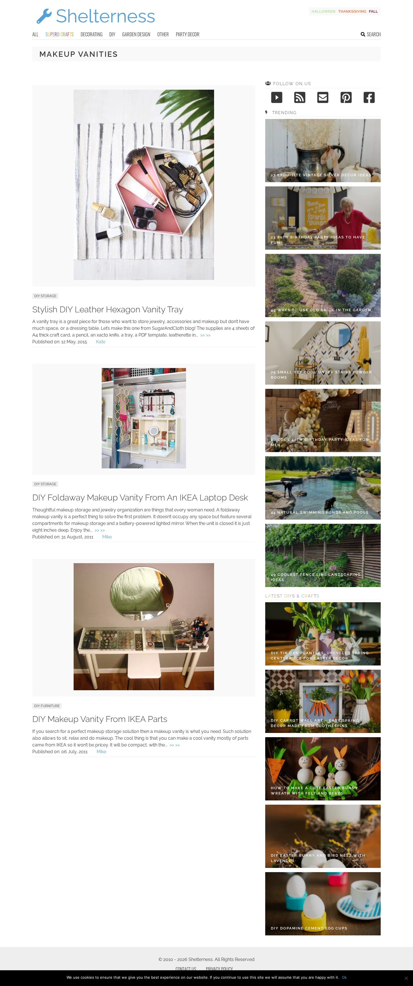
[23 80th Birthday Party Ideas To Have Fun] (323, 218)
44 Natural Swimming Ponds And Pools (320, 512)
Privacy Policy (219, 969)
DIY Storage (45, 296)
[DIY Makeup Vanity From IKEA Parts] (144, 688)
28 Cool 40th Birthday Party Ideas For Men (320, 442)
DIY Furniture (47, 706)
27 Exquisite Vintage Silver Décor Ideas (321, 175)
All (35, 34)
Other (163, 34)
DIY (112, 34)
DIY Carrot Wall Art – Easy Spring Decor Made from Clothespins (315, 723)
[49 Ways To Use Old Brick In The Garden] (323, 285)
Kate (100, 341)
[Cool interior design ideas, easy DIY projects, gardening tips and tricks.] (95, 27)
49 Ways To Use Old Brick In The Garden (321, 310)
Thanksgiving (352, 11)
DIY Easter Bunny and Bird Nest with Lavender (318, 858)
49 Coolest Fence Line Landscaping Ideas (316, 577)
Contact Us (186, 969)
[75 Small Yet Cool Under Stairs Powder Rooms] (323, 353)
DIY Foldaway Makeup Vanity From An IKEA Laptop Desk (140, 497)
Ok (344, 977)
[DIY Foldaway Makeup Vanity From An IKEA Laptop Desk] (144, 467)
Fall (373, 11)
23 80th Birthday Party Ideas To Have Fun (318, 240)
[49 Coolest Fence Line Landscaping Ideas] (323, 555)
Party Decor (187, 34)
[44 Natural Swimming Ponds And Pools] (323, 488)
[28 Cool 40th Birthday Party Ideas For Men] (323, 420)
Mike (107, 537)
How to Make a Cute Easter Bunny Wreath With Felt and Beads (314, 791)
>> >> (205, 335)
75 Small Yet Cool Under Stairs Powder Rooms (321, 375)
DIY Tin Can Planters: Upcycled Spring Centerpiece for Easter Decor (320, 656)
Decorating (92, 34)
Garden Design (136, 34)
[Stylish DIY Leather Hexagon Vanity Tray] (144, 278)
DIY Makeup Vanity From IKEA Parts (99, 719)
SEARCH (374, 34)
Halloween (323, 11)
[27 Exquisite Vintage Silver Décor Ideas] (323, 150)
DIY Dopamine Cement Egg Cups (309, 928)
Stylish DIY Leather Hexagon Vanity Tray (107, 309)
